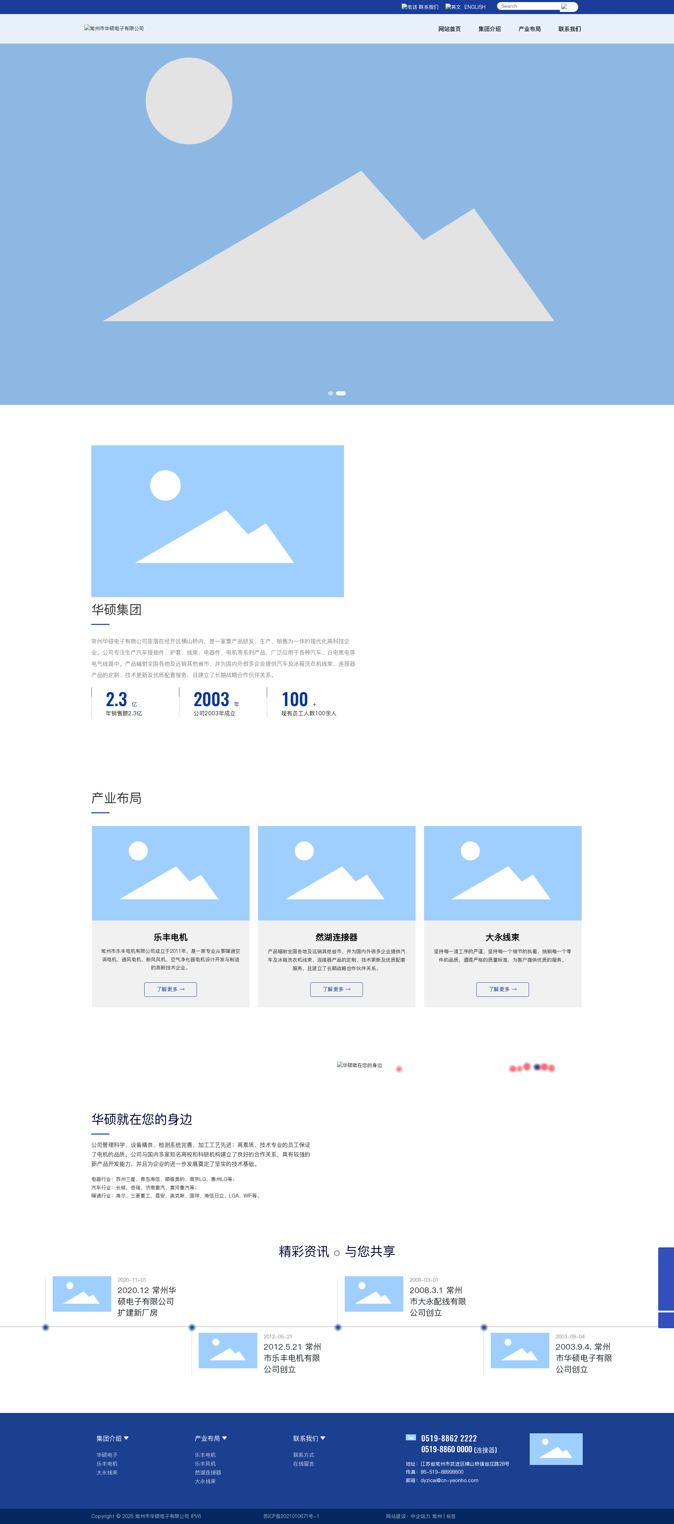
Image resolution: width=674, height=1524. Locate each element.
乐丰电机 (170, 937)
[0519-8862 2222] (666, 1287)
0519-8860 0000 (446, 1448)
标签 (451, 1516)
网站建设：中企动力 (408, 1516)
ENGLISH (473, 7)
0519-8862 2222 (449, 1438)
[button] (330, 393)
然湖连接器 (337, 937)
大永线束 (503, 937)
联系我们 (427, 7)
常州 (437, 1516)
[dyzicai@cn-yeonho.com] (666, 1271)
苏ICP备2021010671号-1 (291, 1516)
